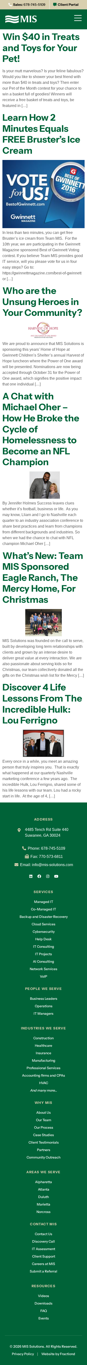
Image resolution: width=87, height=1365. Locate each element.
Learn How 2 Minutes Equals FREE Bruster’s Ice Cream (41, 134)
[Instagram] (47, 876)
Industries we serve (43, 1028)
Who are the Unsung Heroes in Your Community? (42, 301)
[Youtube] (56, 876)
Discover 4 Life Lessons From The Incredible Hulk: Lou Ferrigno (42, 704)
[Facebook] (39, 876)
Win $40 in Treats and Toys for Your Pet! (41, 47)
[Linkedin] (31, 876)
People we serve (43, 989)
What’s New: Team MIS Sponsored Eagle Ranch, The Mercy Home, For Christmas (42, 577)
